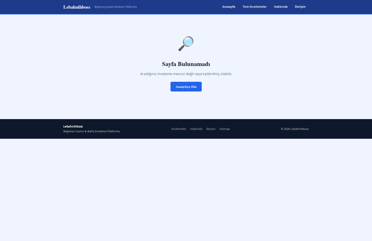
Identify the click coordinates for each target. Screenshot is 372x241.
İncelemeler (178, 129)
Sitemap (224, 129)
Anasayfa (228, 7)
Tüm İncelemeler (255, 7)
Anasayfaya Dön (186, 86)
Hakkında (281, 7)
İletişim (300, 7)
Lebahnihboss (76, 6)
